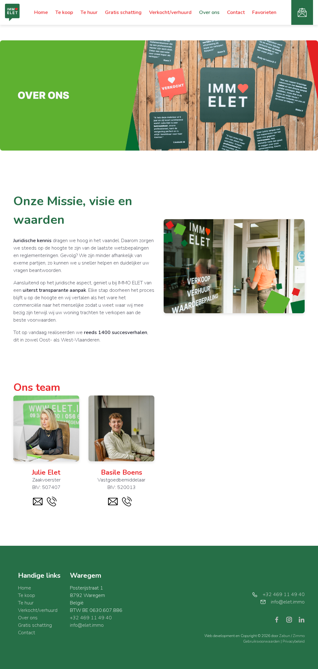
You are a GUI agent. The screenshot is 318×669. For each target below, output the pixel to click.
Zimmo (299, 635)
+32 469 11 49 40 (91, 617)
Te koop (64, 12)
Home (41, 12)
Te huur (89, 12)
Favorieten (264, 12)
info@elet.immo (87, 625)
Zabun (284, 635)
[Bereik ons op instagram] (291, 619)
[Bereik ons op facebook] (279, 619)
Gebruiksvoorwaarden (262, 641)
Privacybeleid (294, 641)
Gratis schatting (123, 12)
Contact (236, 12)
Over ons (209, 12)
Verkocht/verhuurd (170, 12)
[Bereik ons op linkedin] (301, 619)
